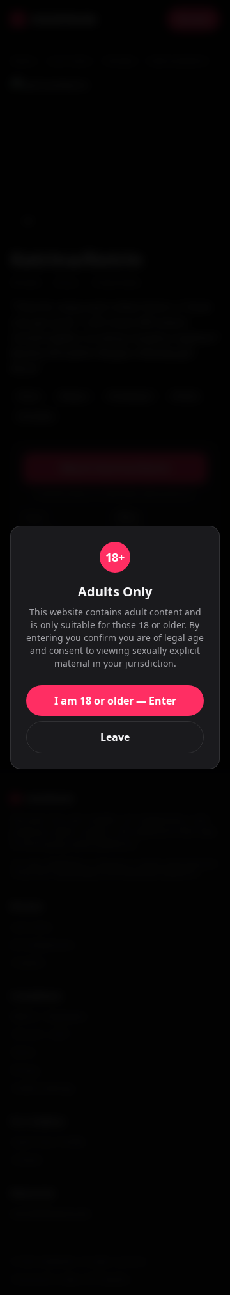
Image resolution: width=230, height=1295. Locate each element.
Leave (115, 737)
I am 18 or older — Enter (115, 701)
